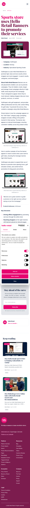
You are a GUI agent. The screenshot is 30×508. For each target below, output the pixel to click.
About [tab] (24, 229)
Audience (3, 464)
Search (2, 448)
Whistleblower (4, 499)
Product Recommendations (7, 450)
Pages (2, 453)
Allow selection (15, 276)
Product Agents (4, 446)
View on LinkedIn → (13, 323)
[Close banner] (27, 225)
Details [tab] (15, 229)
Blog (4, 10)
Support (18, 481)
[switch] (26, 255)
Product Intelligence (5, 462)
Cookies (3, 495)
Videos (17, 450)
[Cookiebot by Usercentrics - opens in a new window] (19, 226)
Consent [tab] (5, 229)
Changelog (18, 446)
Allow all (15, 271)
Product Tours (19, 455)
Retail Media (4, 455)
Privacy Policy (4, 492)
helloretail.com (5, 432)
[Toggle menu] (27, 4)
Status (2, 476)
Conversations (19, 457)
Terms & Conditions (5, 490)
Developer (3, 478)
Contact (18, 483)
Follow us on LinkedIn (7, 434)
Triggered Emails (5, 460)
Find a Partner (4, 471)
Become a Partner (5, 474)
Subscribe (15, 307)
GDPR (2, 497)
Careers (18, 476)
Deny (15, 281)
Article (9, 10)
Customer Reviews (20, 453)
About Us (18, 471)
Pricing (17, 478)
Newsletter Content (5, 457)
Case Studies (19, 448)
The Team (18, 474)
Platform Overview (5, 443)
